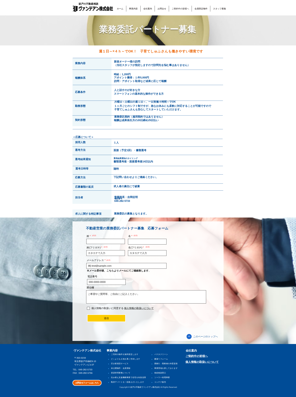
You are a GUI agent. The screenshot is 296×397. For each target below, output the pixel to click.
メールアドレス (95, 260)
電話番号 (92, 276)
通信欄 (90, 287)
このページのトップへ (205, 336)
